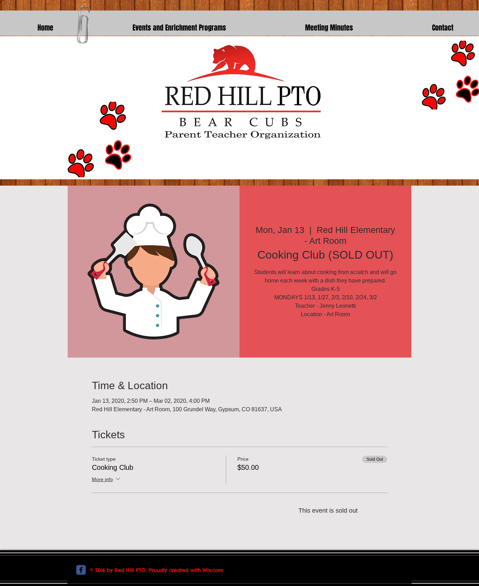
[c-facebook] (81, 570)
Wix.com (213, 570)
